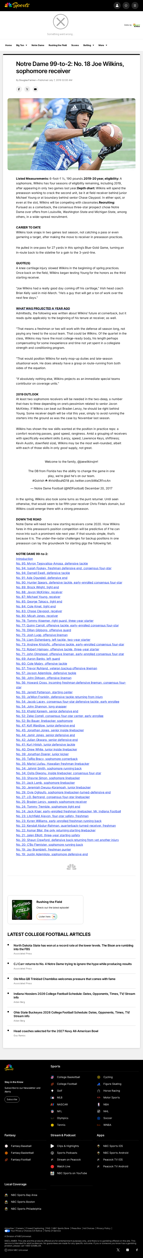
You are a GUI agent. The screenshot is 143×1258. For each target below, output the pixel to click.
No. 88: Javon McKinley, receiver (39, 592)
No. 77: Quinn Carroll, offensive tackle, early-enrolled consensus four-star (67, 625)
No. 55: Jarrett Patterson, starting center (44, 692)
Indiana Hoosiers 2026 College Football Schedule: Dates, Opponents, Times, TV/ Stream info (74, 995)
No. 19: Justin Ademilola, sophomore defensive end (52, 854)
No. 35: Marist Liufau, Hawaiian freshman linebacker (52, 763)
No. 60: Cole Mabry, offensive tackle (41, 663)
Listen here (44, 916)
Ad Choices (89, 1228)
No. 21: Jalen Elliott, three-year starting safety (48, 835)
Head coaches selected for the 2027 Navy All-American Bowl (56, 1031)
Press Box (76, 1228)
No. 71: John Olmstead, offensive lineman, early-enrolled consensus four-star (70, 654)
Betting (87, 45)
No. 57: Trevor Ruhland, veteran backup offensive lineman (56, 668)
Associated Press (23, 953)
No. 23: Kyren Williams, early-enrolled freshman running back (58, 821)
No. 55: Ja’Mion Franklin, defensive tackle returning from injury (59, 697)
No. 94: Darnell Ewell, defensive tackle (43, 573)
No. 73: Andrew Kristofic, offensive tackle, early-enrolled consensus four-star (70, 644)
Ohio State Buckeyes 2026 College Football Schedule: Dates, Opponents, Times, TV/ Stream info (72, 1014)
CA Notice (37, 1231)
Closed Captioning (35, 1228)
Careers (20, 1228)
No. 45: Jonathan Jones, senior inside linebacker (50, 730)
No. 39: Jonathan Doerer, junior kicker (42, 754)
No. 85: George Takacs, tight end (39, 601)
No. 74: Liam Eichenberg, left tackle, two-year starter (53, 639)
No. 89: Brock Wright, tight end (37, 587)
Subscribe (12, 1099)
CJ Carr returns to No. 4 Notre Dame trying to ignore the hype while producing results (72, 964)
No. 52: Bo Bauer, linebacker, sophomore (44, 721)
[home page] (17, 5)
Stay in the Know (14, 1082)
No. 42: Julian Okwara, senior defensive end (47, 740)
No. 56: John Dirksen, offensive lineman (44, 678)
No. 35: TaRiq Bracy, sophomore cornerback (47, 759)
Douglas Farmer (27, 80)
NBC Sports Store (60, 1228)
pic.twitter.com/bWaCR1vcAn (90, 480)
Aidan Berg (19, 1002)
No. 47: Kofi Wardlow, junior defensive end (45, 725)
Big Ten (20, 45)
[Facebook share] (19, 89)
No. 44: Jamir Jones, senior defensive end (45, 735)
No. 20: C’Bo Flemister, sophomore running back (49, 844)
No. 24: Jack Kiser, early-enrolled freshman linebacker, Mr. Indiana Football (68, 811)
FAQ (48, 1228)
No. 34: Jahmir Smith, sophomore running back (49, 768)
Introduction (24, 559)
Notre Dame (38, 45)
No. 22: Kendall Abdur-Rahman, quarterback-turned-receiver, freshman (66, 825)
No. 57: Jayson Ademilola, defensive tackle (46, 673)
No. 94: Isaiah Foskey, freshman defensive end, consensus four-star (63, 568)
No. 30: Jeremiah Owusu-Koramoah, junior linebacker (53, 787)
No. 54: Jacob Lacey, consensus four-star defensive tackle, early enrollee (67, 701)
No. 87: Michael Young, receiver (38, 597)
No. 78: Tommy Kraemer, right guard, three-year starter (54, 620)
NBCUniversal (24, 1236)
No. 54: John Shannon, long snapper (41, 706)
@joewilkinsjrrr (87, 461)
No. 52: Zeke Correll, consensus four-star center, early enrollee (60, 716)
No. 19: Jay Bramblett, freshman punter (43, 849)
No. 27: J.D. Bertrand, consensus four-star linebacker (53, 797)
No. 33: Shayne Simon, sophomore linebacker (48, 778)
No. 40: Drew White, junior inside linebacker (46, 749)
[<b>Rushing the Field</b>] (22, 910)
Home (8, 45)
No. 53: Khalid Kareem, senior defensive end (47, 711)
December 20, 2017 (98, 488)
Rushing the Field (58, 45)
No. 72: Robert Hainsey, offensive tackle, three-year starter (57, 649)
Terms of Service (52, 1231)
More (101, 45)
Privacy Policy (104, 1228)
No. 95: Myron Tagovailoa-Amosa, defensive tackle (52, 563)
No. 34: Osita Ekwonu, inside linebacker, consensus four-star (58, 773)
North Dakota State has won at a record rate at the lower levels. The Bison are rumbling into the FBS (73, 947)
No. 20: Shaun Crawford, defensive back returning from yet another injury (67, 840)
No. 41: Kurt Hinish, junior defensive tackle (45, 744)
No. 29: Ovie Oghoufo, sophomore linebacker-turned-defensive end (63, 792)
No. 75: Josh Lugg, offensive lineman (42, 635)
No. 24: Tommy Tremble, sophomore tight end (48, 806)
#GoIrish (38, 480)
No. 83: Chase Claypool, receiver (39, 611)
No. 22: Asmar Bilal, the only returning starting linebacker (56, 830)
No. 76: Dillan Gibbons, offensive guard (43, 630)
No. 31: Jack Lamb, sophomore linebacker (45, 782)
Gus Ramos (19, 1035)
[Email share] (35, 89)
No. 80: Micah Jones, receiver (37, 616)
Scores (75, 45)
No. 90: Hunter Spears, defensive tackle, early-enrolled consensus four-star (69, 582)
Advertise (9, 1228)
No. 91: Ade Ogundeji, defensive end (41, 578)
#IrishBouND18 (58, 480)
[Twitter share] (27, 89)
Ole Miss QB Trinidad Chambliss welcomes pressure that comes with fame (64, 979)
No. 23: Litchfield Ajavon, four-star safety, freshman (52, 816)
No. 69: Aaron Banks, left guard (38, 658)
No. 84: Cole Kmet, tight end (36, 606)
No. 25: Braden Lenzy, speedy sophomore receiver (51, 801)
